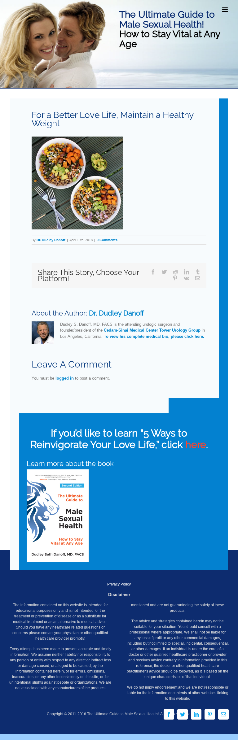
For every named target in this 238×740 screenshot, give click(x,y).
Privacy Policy (119, 584)
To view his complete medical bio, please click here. (154, 336)
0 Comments (107, 240)
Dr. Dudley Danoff (51, 240)
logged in (64, 378)
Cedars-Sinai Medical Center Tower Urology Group (152, 330)
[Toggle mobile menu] (225, 10)
